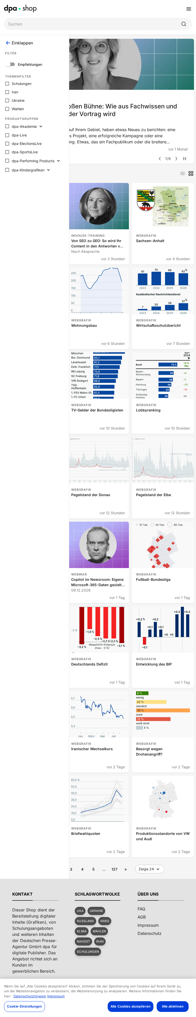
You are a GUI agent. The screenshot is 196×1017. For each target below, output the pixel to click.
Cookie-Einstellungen (24, 1006)
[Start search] (184, 24)
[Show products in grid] (191, 173)
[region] (98, 998)
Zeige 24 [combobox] (146, 869)
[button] (80, 911)
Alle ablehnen (173, 1006)
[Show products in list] (182, 173)
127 (114, 869)
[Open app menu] (189, 9)
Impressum (56, 996)
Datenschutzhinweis (30, 996)
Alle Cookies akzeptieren (131, 1006)
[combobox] (94, 24)
